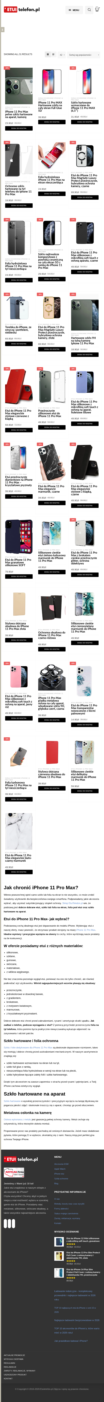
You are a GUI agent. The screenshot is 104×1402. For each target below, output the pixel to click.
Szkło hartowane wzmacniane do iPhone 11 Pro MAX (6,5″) (83, 106)
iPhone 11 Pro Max (85, 930)
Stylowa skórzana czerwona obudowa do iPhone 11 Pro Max (51, 774)
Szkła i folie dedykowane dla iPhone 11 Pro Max (28, 1047)
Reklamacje (10, 1367)
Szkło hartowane (12, 1101)
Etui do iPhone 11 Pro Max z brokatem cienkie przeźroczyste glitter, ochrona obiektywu (84, 558)
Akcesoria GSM (61, 1164)
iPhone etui (59, 1174)
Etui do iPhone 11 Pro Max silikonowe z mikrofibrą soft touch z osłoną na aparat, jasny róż (18, 702)
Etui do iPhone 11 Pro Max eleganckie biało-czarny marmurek (18, 858)
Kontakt (57, 1223)
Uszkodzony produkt (15, 1375)
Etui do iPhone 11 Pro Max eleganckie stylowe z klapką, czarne (84, 490)
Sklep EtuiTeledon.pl (72, 903)
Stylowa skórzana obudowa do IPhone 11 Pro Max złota (17, 626)
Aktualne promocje (14, 1355)
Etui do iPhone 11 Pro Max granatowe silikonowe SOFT (18, 563)
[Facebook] (13, 1220)
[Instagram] (5, 1220)
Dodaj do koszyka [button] (18, 128)
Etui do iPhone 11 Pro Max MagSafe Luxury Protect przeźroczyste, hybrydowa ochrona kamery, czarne (84, 181)
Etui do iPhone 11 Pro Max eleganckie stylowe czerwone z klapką (18, 414)
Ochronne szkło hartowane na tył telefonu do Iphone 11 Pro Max (18, 190)
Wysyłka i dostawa (13, 1359)
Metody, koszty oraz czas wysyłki (69, 1204)
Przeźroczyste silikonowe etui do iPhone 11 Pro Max (49, 413)
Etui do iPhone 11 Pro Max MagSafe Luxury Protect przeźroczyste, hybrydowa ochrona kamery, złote (51, 332)
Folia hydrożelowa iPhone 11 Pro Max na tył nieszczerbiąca (18, 266)
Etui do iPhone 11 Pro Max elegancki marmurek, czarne (51, 489)
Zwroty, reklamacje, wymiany (67, 1218)
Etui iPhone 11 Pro (14, 324)
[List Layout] (53, 54)
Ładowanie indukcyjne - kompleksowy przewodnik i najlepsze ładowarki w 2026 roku (74, 1295)
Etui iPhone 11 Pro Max (82, 172)
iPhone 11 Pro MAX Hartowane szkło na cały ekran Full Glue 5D (50, 106)
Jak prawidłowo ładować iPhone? (71, 1341)
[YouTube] (9, 1220)
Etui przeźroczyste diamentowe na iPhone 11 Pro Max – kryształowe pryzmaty (18, 481)
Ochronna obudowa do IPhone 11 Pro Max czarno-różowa (51, 635)
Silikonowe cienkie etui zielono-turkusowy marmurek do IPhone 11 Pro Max (52, 556)
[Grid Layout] (48, 54)
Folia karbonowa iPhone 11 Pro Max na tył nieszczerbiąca (18, 785)
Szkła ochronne (61, 1178)
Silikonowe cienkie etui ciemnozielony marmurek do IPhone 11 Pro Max (83, 627)
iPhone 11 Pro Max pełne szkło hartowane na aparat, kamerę (18, 114)
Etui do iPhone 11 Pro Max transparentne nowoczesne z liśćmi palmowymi (84, 709)
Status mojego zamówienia (66, 1213)
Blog (56, 1183)
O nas (57, 1199)
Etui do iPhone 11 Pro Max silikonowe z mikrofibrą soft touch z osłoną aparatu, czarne (84, 256)
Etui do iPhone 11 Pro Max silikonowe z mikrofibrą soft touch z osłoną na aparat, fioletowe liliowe (84, 407)
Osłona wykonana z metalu (17, 1119)
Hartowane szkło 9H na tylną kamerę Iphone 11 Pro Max (83, 341)
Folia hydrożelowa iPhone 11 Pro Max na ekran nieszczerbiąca (51, 180)
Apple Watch (59, 1169)
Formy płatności (61, 1208)
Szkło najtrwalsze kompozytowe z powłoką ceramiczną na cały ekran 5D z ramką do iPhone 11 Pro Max (50, 261)
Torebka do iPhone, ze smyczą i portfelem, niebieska (18, 330)
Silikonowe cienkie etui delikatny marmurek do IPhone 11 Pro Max (83, 775)
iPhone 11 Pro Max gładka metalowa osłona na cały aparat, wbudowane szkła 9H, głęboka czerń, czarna (51, 703)
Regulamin (9, 1363)
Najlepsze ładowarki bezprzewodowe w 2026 (76, 1320)
